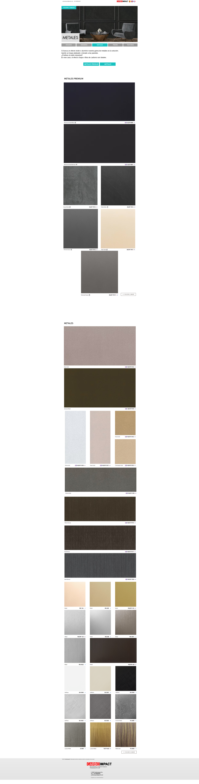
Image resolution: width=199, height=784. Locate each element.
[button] (100, 45)
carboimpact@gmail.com (67, 1)
